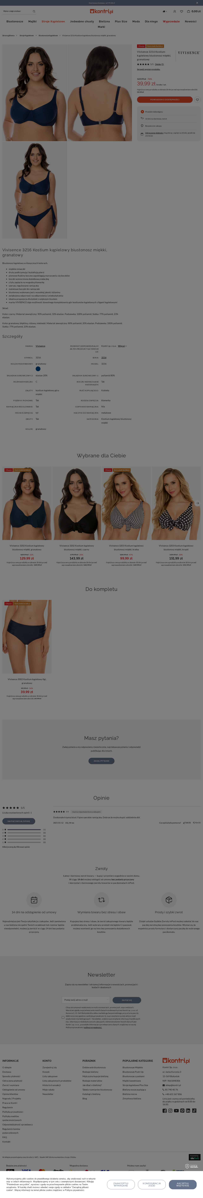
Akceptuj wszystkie (182, 1184)
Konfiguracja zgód (152, 1184)
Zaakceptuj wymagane (120, 1184)
